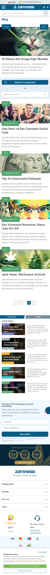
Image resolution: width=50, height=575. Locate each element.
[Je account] (44, 7)
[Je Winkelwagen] (47, 7)
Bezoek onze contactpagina (35, 531)
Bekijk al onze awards (25, 462)
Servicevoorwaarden (7, 440)
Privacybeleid (31, 438)
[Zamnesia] (23, 7)
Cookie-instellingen (25, 571)
